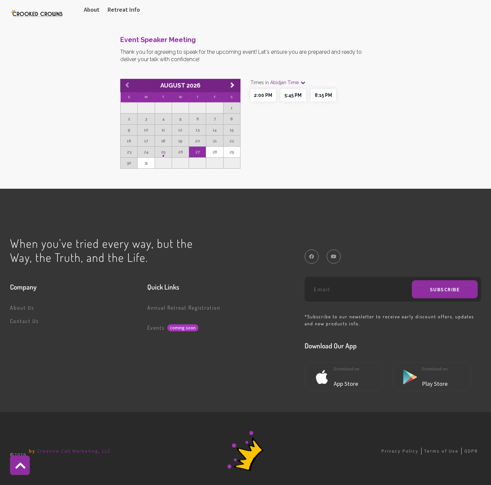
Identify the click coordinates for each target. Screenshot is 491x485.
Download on (346, 369)
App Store (346, 383)
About (92, 9)
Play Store (435, 383)
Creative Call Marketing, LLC (74, 451)
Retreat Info (124, 9)
